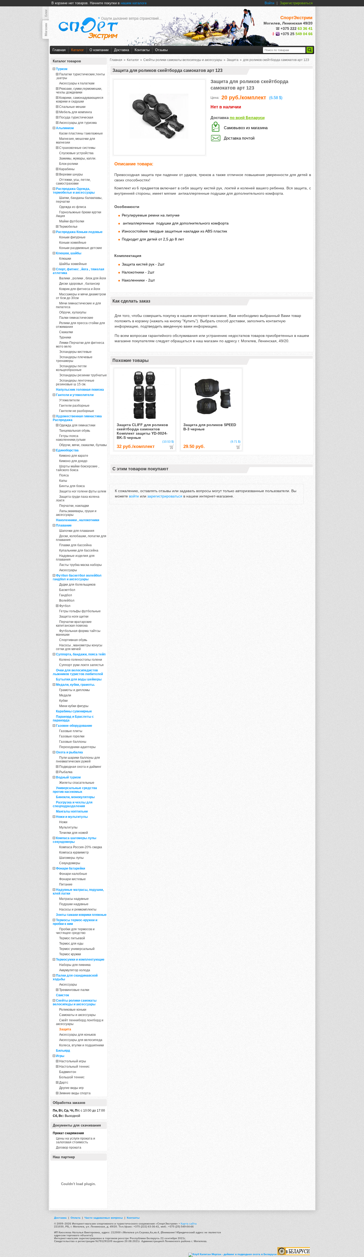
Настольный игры (72, 1061)
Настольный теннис (74, 1066)
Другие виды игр (71, 1088)
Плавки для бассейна (75, 545)
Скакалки (66, 332)
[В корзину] (172, 447)
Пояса (64, 475)
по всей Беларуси (247, 117)
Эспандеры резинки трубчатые (83, 375)
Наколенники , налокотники (77, 520)
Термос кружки (70, 954)
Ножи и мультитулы (72, 817)
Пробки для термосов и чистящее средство (75, 931)
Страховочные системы (77, 148)
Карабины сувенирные (74, 711)
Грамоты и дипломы (74, 690)
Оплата (75, 1217)
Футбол (64, 606)
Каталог (77, 50)
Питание (65, 884)
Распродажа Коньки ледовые (79, 232)
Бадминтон (67, 1072)
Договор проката (68, 1147)
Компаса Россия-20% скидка (80, 847)
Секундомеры (69, 863)
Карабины (67, 169)
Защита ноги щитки (73, 616)
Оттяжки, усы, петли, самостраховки (73, 181)
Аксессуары (68, 570)
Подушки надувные (73, 904)
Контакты (142, 50)
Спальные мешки (72, 107)
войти (134, 496)
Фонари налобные (73, 874)
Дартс (63, 1082)
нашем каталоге (134, 3)
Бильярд (63, 1050)
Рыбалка (65, 772)
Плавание (64, 525)
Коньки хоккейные (72, 242)
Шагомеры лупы (71, 858)
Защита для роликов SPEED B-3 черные (209, 427)
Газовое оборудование (74, 726)
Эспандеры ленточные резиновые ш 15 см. (75, 382)
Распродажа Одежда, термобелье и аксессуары (74, 190)
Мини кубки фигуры (73, 706)
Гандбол (65, 595)
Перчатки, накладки (74, 506)
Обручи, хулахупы (72, 312)
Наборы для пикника (75, 965)
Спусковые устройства (76, 153)
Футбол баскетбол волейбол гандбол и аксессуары (77, 577)
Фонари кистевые (72, 879)
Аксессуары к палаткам (76, 83)
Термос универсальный (77, 949)
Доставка (121, 50)
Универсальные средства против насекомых (75, 790)
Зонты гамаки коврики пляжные (81, 915)
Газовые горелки (71, 736)
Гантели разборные (74, 405)
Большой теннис (71, 1077)
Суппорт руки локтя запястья (81, 665)
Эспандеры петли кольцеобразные (71, 368)
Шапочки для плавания (76, 531)
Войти (269, 3)
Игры (60, 1056)
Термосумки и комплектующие (80, 959)
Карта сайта (189, 1223)
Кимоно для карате (73, 456)
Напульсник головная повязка (80, 389)
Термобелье (68, 226)
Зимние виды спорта (75, 1093)
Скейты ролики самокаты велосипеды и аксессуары (74, 1002)
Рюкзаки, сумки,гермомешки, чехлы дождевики (79, 90)
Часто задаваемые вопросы (103, 1217)
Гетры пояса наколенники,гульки (71, 438)
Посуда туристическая (76, 117)
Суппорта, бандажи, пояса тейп (81, 654)
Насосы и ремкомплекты (77, 909)
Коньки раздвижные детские (80, 248)
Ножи (63, 822)
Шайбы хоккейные (73, 264)
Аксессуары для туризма (78, 123)
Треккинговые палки (74, 990)
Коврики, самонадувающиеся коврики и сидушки (79, 99)
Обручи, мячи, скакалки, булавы (83, 445)
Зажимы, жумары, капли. (77, 158)
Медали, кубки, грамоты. (75, 685)
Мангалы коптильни (72, 811)
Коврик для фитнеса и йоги (79, 289)
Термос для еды (71, 943)
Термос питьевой (72, 938)
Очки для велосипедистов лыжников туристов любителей (78, 672)
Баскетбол (67, 590)
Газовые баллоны (72, 742)
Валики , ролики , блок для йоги (82, 278)
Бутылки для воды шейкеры (79, 679)
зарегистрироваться (164, 496)
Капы (63, 481)
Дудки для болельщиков (77, 584)
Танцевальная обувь (74, 430)
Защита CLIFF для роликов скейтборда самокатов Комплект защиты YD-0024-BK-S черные (142, 431)
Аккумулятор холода (74, 970)
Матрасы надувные (74, 899)
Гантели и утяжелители (75, 395)
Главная (59, 50)
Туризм (61, 69)
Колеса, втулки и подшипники (81, 1045)
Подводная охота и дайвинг (80, 767)
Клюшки (65, 258)
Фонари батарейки (70, 868)
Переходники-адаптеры (77, 747)
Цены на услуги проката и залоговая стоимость (75, 1140)
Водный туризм (68, 777)
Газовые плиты (70, 731)
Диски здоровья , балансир (79, 283)
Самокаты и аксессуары (77, 1015)
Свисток (62, 995)
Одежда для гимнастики (77, 425)
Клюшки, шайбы (68, 253)
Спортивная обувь (73, 640)
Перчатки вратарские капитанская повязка (74, 623)
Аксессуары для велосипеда (80, 1040)
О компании (99, 50)
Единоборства (67, 450)
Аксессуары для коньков (77, 1034)
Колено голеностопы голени (80, 660)
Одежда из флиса (72, 207)
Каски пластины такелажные (81, 133)
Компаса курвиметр (74, 852)
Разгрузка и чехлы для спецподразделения (72, 804)
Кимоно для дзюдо (73, 461)
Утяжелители (69, 400)
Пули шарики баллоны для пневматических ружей (78, 759)
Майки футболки (71, 221)
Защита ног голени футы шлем (82, 491)
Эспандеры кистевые (75, 352)
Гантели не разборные (76, 411)
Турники (65, 337)
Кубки (63, 701)
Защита (65, 1029)
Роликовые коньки (72, 1009)
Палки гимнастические (76, 318)
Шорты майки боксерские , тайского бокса (77, 468)
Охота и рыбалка (69, 752)
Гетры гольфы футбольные (80, 611)
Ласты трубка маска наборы (80, 565)
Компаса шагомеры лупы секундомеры (74, 840)
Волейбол (66, 600)
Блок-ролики (68, 164)
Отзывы (161, 50)
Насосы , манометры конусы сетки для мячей (79, 647)
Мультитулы (68, 827)
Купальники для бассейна (78, 550)
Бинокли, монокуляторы (75, 797)
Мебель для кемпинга (75, 112)
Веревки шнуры (71, 174)
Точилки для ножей (73, 833)
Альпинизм (65, 128)
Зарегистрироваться (296, 3)
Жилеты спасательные (76, 783)
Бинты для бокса (72, 486)
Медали (65, 695)
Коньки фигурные (72, 237)
